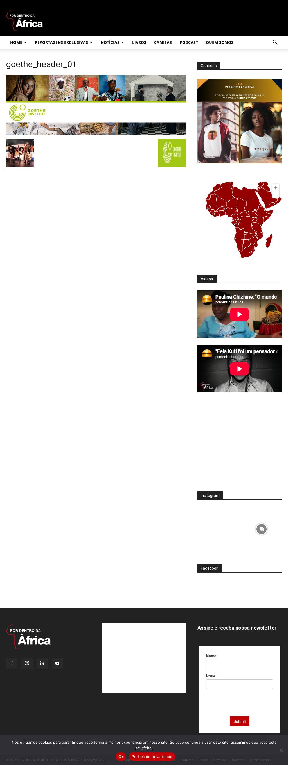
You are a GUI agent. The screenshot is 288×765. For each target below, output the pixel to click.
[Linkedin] (42, 663)
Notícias (110, 42)
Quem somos (219, 42)
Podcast (189, 42)
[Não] (281, 750)
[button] (275, 43)
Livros (139, 42)
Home (16, 42)
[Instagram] (27, 663)
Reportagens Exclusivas (61, 42)
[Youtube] (57, 663)
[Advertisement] (239, 445)
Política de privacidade (152, 756)
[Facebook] (11, 663)
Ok (120, 756)
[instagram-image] (217, 527)
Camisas (163, 42)
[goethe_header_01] (96, 133)
